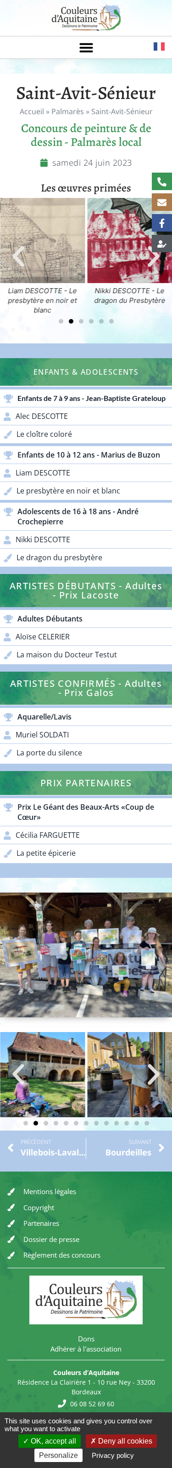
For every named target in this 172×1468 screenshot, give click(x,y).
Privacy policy (113, 1455)
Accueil (32, 111)
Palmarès (67, 111)
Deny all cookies (124, 1441)
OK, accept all (52, 1441)
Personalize (58, 1455)
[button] (86, 47)
